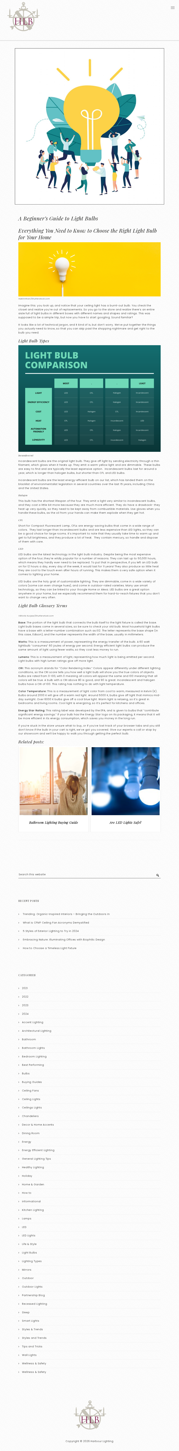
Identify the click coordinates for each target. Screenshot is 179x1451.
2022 (25, 997)
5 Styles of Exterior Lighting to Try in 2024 (51, 931)
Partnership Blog (33, 1295)
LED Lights (28, 1235)
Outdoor (28, 1278)
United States (39, 488)
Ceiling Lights (31, 1099)
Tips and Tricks (32, 1346)
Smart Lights (30, 1321)
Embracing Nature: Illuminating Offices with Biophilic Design (64, 939)
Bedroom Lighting (34, 1056)
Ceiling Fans (30, 1090)
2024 (25, 1014)
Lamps (26, 1218)
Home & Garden (33, 1184)
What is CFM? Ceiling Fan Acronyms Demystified (56, 922)
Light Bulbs (29, 1252)
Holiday (27, 1176)
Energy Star (93, 714)
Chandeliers (30, 1116)
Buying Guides (32, 1082)
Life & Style (29, 1244)
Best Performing (33, 1065)
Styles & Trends (32, 1329)
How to (26, 1193)
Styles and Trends (34, 1338)
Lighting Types (32, 1261)
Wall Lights (29, 1355)
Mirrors (26, 1270)
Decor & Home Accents (38, 1124)
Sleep (26, 1312)
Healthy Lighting (33, 1167)
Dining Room (31, 1133)
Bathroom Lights (33, 1048)
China (150, 484)
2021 (25, 988)
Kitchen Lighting (33, 1210)
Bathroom (29, 1039)
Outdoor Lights (32, 1286)
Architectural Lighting (36, 1031)
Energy (26, 1142)
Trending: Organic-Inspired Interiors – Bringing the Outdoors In (66, 914)
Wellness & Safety (34, 1363)
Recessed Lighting (34, 1304)
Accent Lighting (32, 1022)
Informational (31, 1201)
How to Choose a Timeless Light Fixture (50, 948)
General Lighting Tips (36, 1159)
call (138, 729)
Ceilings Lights (32, 1107)
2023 (25, 1005)
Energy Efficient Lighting (38, 1150)
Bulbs (26, 1073)
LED (24, 1227)
